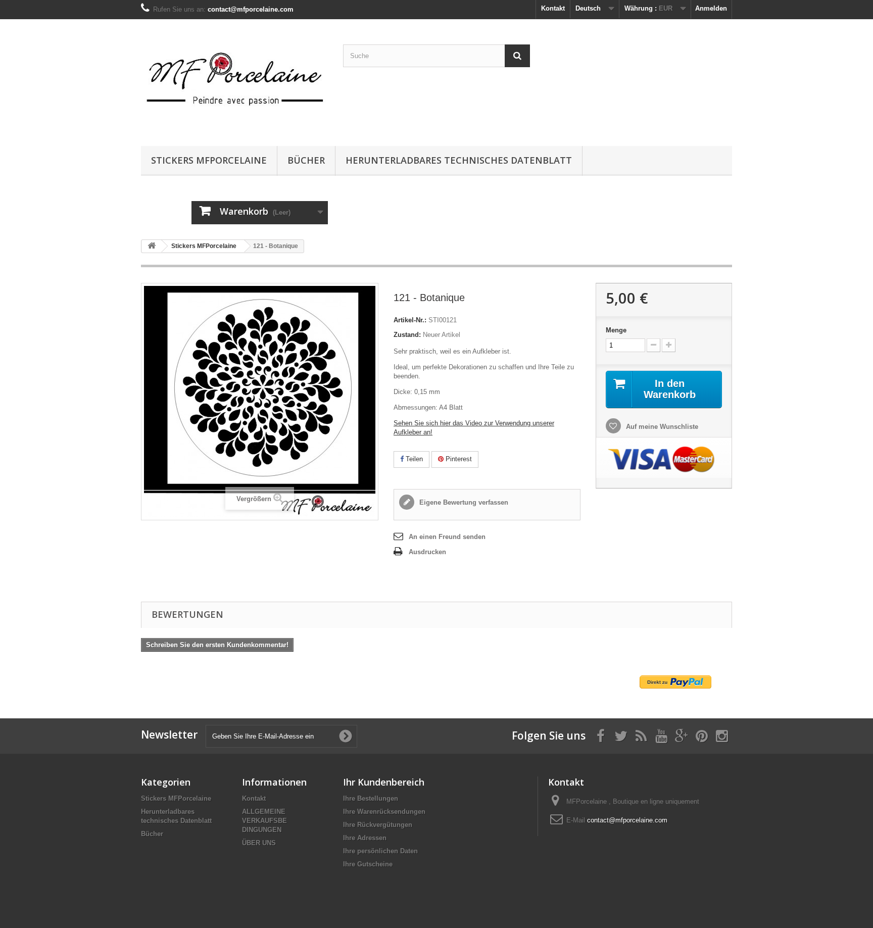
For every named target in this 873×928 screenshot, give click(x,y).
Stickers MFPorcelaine (209, 160)
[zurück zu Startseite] (151, 246)
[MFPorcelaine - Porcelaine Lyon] (234, 80)
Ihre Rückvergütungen (377, 824)
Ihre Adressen (364, 838)
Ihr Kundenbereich (383, 782)
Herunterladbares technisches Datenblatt (459, 160)
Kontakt (553, 8)
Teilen (413, 459)
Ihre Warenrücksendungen (384, 811)
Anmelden (711, 8)
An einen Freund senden (447, 537)
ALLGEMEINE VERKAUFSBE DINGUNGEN (264, 821)
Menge (616, 330)
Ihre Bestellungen (370, 798)
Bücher (306, 160)
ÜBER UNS (259, 843)
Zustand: (407, 334)
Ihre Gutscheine (368, 864)
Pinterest (458, 459)
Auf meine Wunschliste (661, 426)
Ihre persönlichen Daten (380, 851)
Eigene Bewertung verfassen (462, 502)
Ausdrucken (427, 552)
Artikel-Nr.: (410, 320)
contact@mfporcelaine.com (627, 820)
